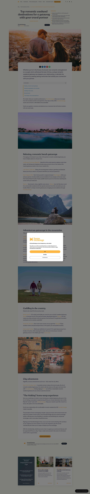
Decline (45, 254)
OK (45, 251)
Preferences (45, 257)
